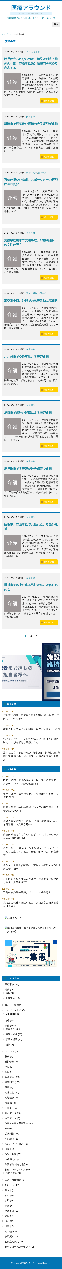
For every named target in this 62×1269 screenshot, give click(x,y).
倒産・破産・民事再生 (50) (19, 1123)
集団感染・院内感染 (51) (18, 1164)
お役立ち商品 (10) (14, 1241)
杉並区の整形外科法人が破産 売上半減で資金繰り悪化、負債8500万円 (31, 880)
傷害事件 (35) (13, 1029)
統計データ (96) (13, 1113)
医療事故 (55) (12, 984)
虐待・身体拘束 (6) (15, 1180)
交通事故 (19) (12, 1210)
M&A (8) (9, 1128)
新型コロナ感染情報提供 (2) (19, 1246)
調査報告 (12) (13, 998)
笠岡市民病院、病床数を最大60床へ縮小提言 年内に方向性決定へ (31, 717)
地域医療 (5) (11, 1097)
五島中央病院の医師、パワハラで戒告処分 (27, 892)
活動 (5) (9, 1066)
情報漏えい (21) (13, 1159)
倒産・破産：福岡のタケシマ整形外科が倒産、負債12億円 (31, 795)
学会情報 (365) (12, 1077)
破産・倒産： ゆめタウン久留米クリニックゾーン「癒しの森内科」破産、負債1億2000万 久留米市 (31, 851)
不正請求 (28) (12, 1138)
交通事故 (35, 52)
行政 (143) (10, 1102)
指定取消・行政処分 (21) (18, 1144)
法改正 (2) (10, 1149)
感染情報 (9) (11, 1061)
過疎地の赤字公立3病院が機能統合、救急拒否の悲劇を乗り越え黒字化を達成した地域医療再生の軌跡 (31, 756)
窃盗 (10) (9, 1195)
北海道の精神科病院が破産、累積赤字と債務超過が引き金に (31, 904)
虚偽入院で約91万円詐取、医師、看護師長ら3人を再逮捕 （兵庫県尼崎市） (30, 823)
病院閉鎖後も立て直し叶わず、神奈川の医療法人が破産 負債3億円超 (31, 836)
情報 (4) (10, 993)
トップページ (8, 34)
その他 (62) (11, 1231)
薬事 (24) (9, 1072)
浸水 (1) (9, 1221)
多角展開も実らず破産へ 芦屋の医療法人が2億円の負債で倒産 (31, 867)
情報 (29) (9, 1020)
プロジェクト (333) (15, 1010)
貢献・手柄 (31, 293)
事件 (28, 52)
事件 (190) (10, 1025)
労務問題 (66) (12, 1133)
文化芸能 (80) (12, 1092)
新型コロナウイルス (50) (18, 1169)
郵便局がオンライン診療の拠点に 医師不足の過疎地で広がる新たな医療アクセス (31, 741)
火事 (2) (9, 1216)
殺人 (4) (9, 1190)
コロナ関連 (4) (13, 1173)
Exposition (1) (13, 1013)
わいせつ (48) (12, 1185)
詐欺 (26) (9, 1200)
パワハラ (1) (11, 1051)
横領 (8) (10, 1044)
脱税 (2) (9, 1056)
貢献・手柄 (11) (13, 1005)
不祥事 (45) (11, 1108)
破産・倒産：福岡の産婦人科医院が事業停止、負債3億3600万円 (31, 809)
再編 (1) (9, 1087)
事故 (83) (9, 1205)
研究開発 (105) (12, 1082)
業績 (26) (9, 989)
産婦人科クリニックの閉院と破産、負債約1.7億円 (31, 728)
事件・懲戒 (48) (14, 1034)
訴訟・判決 (31, 172)
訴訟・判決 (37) (13, 1154)
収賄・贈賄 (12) (14, 1039)
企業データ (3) (12, 1118)
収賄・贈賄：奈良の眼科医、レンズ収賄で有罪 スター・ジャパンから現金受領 (31, 782)
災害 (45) (9, 1226)
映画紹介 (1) (11, 1236)
